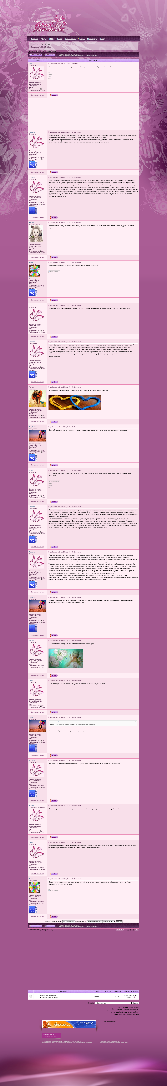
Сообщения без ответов (36, 51)
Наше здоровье (92, 55)
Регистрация (93, 39)
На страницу (35, 47)
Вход (103, 39)
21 (41, 707)
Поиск (60, 39)
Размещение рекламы (110, 1021)
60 (41, 332)
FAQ (52, 39)
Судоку (44, 39)
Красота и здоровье (78, 55)
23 (41, 452)
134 (41, 415)
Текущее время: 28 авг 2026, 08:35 (69, 54)
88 (41, 159)
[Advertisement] (83, 114)
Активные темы (50, 51)
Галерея (35, 39)
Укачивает (34, 44)
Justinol (97, 996)
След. (50, 47)
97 (41, 90)
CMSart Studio (124, 1042)
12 (41, 666)
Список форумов (65, 55)
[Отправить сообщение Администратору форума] (35, 2)
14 (41, 252)
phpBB (108, 1041)
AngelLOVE (129, 997)
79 (41, 417)
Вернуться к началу (37, 95)
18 (41, 450)
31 (41, 89)
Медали (82, 39)
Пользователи (71, 39)
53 (41, 330)
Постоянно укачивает (48, 995)
